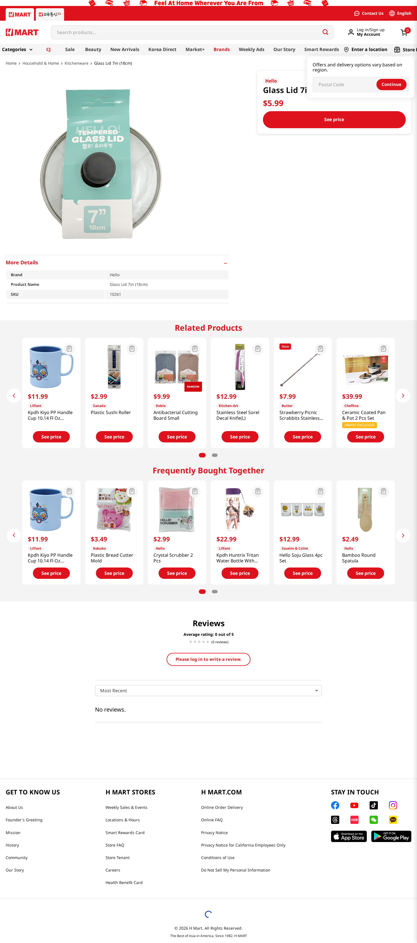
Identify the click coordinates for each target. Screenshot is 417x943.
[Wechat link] (374, 820)
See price (334, 119)
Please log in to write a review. (208, 659)
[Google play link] (391, 836)
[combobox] (192, 32)
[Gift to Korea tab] (50, 14)
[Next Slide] (403, 396)
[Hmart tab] (20, 14)
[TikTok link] (374, 805)
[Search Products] (325, 32)
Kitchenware (77, 63)
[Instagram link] (393, 805)
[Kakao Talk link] (393, 820)
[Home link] (11, 67)
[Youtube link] (354, 805)
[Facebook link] (335, 805)
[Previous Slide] (14, 396)
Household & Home (40, 63)
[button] (117, 262)
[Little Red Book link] (354, 820)
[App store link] (349, 836)
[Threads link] (335, 820)
